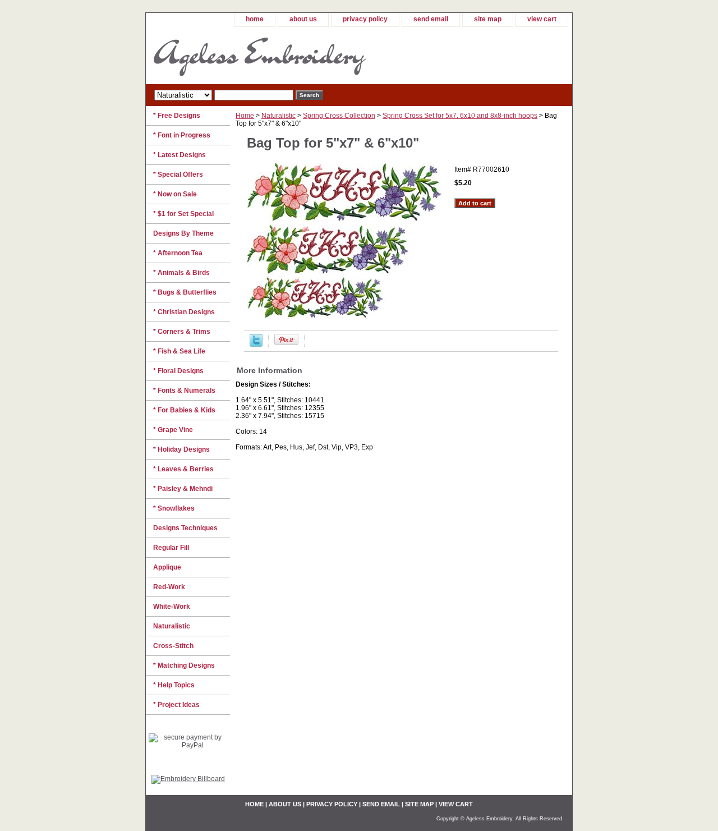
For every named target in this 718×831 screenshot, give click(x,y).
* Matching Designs (184, 665)
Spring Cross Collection (339, 116)
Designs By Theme (183, 233)
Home (245, 116)
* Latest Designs (179, 155)
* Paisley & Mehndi (183, 489)
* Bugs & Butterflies (185, 292)
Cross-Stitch (173, 646)
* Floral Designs (178, 371)
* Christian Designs (184, 312)
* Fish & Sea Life (179, 351)
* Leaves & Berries (183, 469)
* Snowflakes (174, 508)
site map (487, 19)
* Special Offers (178, 174)
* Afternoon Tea (177, 253)
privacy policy (365, 19)
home (255, 19)
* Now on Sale (175, 194)
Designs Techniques (185, 528)
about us (303, 19)
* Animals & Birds (181, 273)
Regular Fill (171, 548)
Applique (167, 567)
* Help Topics (174, 685)
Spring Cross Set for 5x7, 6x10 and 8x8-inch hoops (460, 116)
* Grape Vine (173, 430)
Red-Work (169, 587)
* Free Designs (176, 116)
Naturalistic (278, 116)
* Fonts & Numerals (184, 390)
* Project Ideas (176, 705)
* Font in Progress (181, 135)
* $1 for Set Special (183, 214)
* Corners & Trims (181, 332)
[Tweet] (256, 344)
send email (430, 19)
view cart (541, 19)
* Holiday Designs (181, 449)
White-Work (171, 606)
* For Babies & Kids (184, 410)
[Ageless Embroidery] (286, 55)
